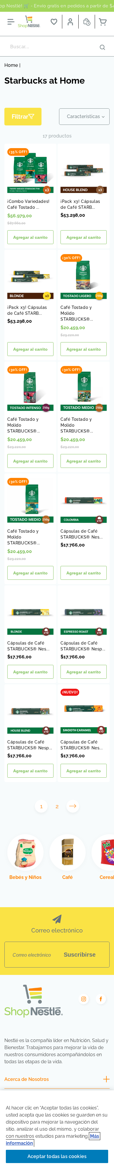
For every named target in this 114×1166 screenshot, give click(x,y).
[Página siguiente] (72, 806)
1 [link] (41, 806)
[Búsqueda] (102, 47)
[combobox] (57, 46)
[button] (10, 21)
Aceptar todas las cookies (57, 1156)
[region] (57, 1128)
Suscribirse (80, 954)
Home (11, 65)
